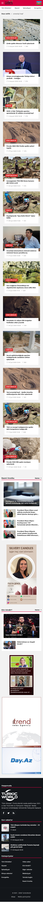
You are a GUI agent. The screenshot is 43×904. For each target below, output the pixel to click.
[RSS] (14, 813)
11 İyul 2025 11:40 (14, 432)
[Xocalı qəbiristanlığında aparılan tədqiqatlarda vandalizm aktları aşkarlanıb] (21, 343)
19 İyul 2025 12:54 (14, 362)
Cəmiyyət (9, 245)
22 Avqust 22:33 (17, 850)
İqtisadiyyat (6, 869)
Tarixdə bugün (27, 877)
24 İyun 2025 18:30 (14, 467)
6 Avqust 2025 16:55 (15, 81)
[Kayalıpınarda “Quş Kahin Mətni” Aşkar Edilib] (21, 203)
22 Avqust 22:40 (17, 840)
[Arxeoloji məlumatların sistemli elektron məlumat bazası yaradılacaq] (21, 238)
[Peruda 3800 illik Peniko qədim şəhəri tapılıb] (21, 134)
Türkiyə (8, 70)
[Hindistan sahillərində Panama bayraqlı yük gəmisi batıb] (5, 847)
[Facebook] (4, 813)
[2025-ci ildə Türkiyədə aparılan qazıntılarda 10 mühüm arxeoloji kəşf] (21, 99)
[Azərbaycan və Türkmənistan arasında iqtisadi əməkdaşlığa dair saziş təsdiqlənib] (21, 494)
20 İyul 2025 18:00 (14, 325)
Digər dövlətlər (11, 175)
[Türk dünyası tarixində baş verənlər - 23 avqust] (5, 828)
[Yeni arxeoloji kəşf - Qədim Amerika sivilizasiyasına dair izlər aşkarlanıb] (21, 380)
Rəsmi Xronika (27, 881)
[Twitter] (8, 813)
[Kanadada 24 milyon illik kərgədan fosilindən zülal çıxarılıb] (21, 308)
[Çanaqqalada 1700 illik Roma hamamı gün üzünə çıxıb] (21, 169)
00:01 (14, 830)
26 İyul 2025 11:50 (14, 221)
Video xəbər (26, 862)
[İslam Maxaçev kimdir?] (21, 626)
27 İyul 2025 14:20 (14, 151)
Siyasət (4, 865)
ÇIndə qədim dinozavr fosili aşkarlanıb (20, 43)
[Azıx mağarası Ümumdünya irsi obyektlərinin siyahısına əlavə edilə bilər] (21, 273)
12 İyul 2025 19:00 (14, 397)
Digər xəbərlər (11, 140)
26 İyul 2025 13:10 (14, 186)
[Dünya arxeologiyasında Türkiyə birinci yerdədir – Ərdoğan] (21, 64)
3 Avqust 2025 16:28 (15, 116)
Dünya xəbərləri (11, 38)
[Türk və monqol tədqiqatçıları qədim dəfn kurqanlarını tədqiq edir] (21, 415)
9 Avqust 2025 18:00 (15, 46)
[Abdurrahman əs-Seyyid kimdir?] (10, 645)
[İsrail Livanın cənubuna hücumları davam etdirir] (5, 837)
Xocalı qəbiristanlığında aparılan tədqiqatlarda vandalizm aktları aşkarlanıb (18, 357)
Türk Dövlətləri (11, 421)
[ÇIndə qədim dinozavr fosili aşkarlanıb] (21, 31)
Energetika (5, 877)
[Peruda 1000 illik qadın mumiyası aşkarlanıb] (21, 450)
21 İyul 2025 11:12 (14, 290)
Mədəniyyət (26, 873)
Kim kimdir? (26, 865)
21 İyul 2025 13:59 (14, 255)
